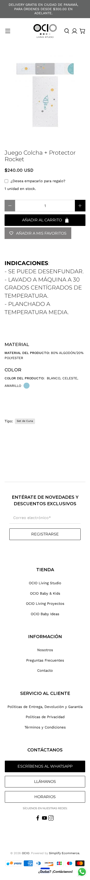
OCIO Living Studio (45, 583)
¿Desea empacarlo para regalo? (38, 181)
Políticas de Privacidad (45, 717)
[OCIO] (45, 31)
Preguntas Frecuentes (45, 660)
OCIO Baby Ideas (45, 614)
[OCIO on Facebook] (38, 819)
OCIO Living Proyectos (45, 603)
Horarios (45, 796)
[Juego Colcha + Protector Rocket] (45, 95)
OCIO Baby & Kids (45, 593)
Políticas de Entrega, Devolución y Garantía (45, 707)
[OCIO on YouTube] (44, 819)
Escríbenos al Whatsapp (45, 766)
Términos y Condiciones (45, 727)
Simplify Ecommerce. (64, 853)
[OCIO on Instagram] (51, 819)
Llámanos (45, 781)
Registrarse (45, 534)
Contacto (45, 670)
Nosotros (45, 650)
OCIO (25, 853)
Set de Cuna (25, 421)
